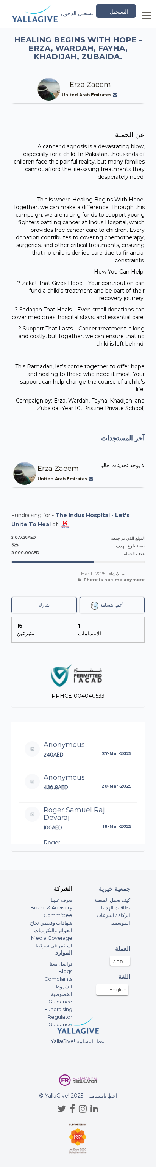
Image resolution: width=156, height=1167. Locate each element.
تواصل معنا (61, 964)
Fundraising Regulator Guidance (58, 1016)
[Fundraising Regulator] (78, 1080)
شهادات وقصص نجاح (51, 923)
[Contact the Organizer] (116, 95)
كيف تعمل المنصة (112, 900)
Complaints (58, 979)
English (117, 989)
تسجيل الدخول (77, 13)
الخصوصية (61, 994)
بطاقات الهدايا (115, 907)
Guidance (60, 1002)
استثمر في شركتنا (54, 945)
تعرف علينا (61, 900)
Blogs (65, 971)
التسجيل (119, 11)
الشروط (63, 986)
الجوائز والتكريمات (53, 930)
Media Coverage (51, 938)
